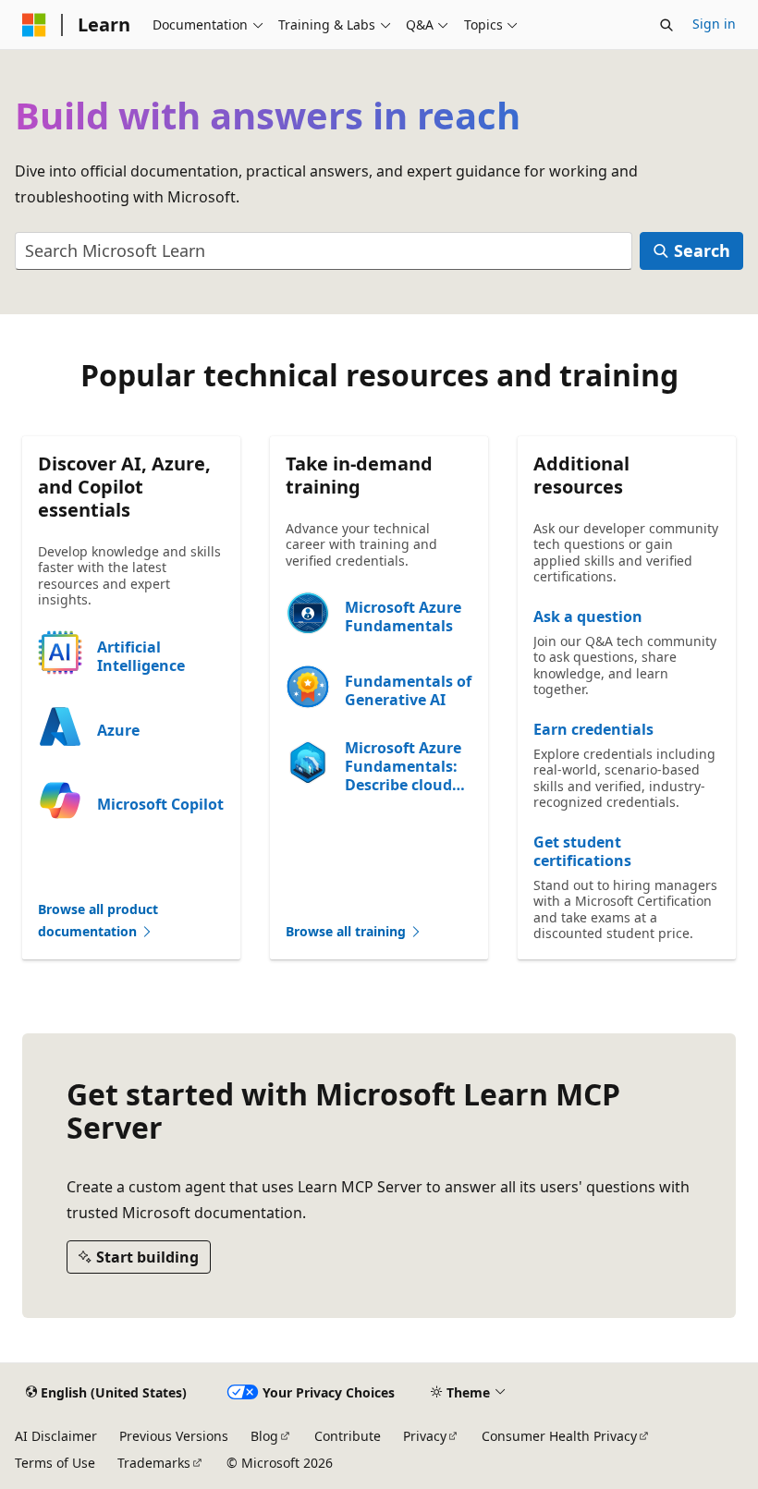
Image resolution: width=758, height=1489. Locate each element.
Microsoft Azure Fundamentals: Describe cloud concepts (403, 766)
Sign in (714, 23)
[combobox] (323, 251)
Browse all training (348, 931)
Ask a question (587, 616)
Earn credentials (593, 729)
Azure (118, 730)
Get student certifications (582, 851)
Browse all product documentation (98, 920)
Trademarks (153, 1462)
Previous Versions (173, 1436)
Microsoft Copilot (160, 804)
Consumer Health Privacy (559, 1436)
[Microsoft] (34, 25)
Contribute (347, 1436)
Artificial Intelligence (141, 656)
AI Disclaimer (56, 1436)
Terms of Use (55, 1462)
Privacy (424, 1436)
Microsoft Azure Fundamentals (403, 616)
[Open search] (666, 25)
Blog (264, 1436)
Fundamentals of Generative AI (408, 690)
